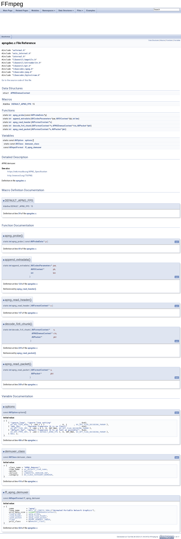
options (28, 140)
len (77, 119)
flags (12, 519)
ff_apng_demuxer (33, 147)
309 (20, 384)
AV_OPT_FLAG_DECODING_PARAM (90, 424)
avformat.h (18, 50)
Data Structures (65, 10)
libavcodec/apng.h (22, 69)
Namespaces (47, 10)
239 (20, 348)
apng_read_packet (21, 129)
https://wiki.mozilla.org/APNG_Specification (27, 171)
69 (19, 249)
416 (20, 481)
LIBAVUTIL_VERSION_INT (36, 473)
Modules (35, 10)
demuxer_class (32, 144)
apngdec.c (21, 181)
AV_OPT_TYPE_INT (18, 428)
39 (19, 213)
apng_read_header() (26, 289)
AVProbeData (37, 115)
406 (20, 440)
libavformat (6, 37)
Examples (90, 10)
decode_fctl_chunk (22, 126)
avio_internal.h (21, 53)
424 (20, 528)
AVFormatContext (40, 122)
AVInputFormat (16, 147)
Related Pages (22, 10)
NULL (12, 434)
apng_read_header (22, 122)
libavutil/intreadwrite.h (26, 63)
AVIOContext (62, 119)
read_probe (15, 514)
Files (79, 10)
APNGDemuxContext (20, 93)
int (10, 115)
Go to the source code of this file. (17, 80)
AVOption (19, 140)
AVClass (19, 144)
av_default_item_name (35, 469)
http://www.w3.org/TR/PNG (19, 175)
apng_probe (18, 115)
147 (20, 313)
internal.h (18, 56)
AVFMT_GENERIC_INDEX (39, 519)
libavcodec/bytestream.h (26, 75)
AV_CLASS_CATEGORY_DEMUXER (38, 475)
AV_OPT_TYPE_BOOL (19, 424)
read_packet (15, 518)
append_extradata (21, 119)
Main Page (7, 10)
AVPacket (81, 126)
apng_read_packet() (26, 353)
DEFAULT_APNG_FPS (21, 104)
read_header (15, 516)
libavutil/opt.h (21, 66)
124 (20, 284)
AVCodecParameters (41, 119)
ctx (74, 126)
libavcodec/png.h (22, 72)
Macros (162, 40)
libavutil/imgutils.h (24, 59)
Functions (169, 40)
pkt (89, 126)
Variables (177, 40)
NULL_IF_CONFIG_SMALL (40, 510)
